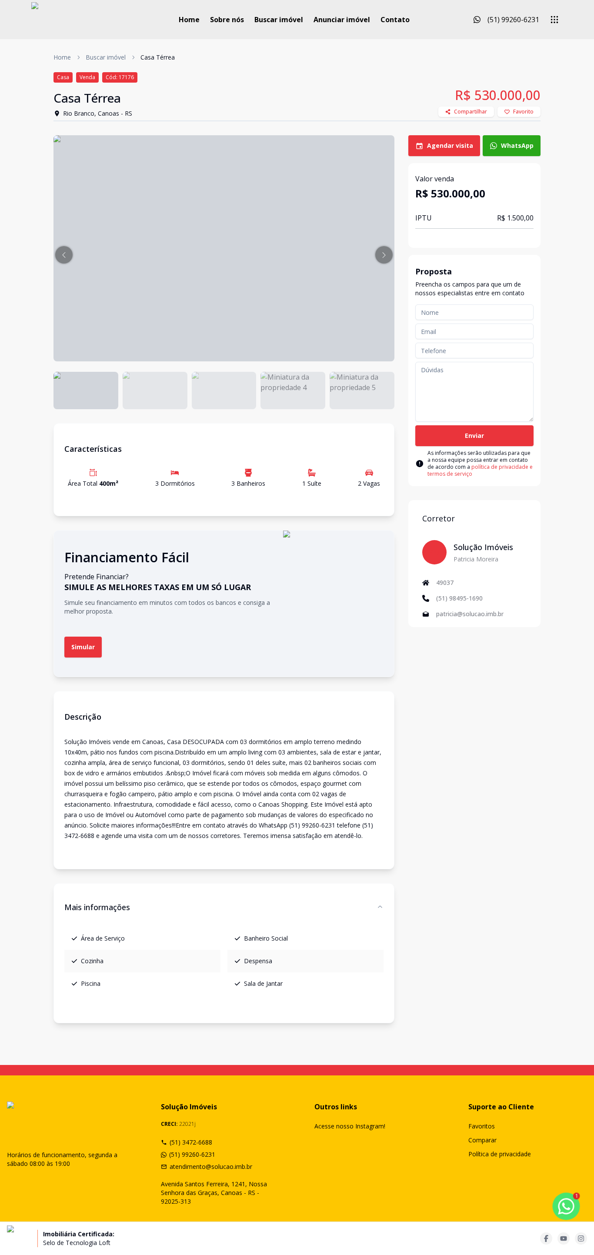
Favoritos (481, 1126)
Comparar (482, 1140)
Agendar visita (450, 145)
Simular (83, 647)
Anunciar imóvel (342, 19)
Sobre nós (227, 19)
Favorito (523, 111)
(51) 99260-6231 (192, 1154)
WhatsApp (517, 145)
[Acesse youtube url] (563, 1238)
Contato (395, 19)
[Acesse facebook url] (546, 1238)
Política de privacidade (499, 1154)
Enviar (474, 435)
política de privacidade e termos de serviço (480, 470)
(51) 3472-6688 (191, 1142)
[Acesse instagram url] (581, 1238)
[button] (64, 255)
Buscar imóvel (278, 19)
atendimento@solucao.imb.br (211, 1166)
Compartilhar (470, 111)
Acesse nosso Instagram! (349, 1126)
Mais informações (97, 907)
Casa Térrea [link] (157, 57)
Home (189, 19)
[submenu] (554, 19)
